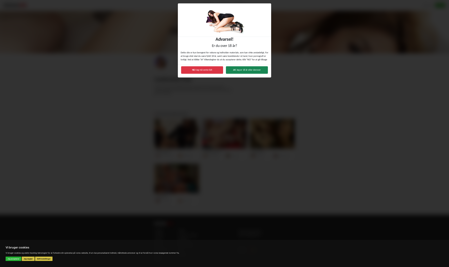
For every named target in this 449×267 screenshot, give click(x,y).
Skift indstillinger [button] (44, 259)
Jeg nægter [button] (28, 259)
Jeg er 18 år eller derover (247, 70)
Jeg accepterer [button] (13, 259)
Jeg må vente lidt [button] (202, 70)
